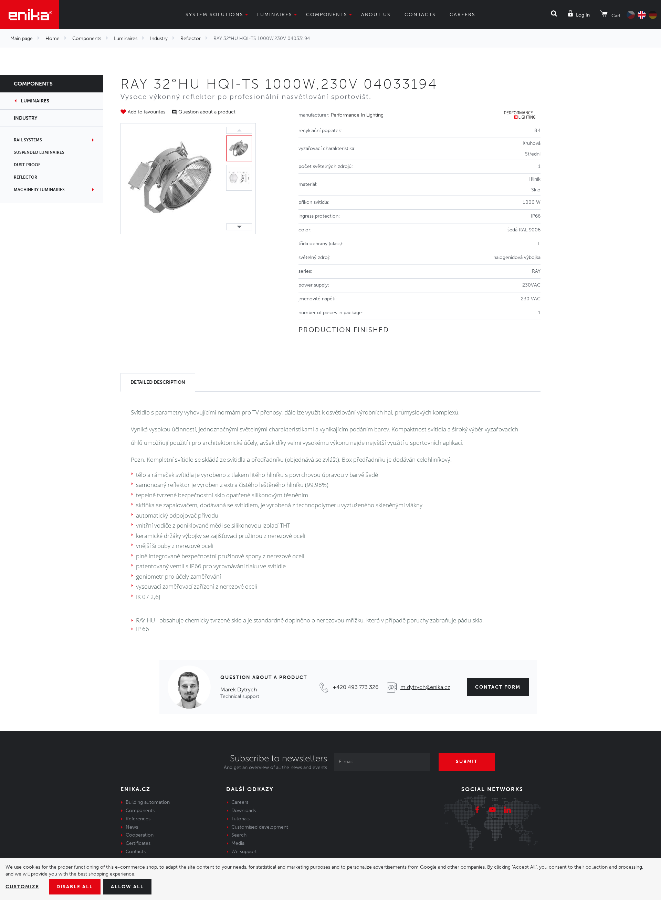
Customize (22, 887)
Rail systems (28, 140)
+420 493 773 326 (356, 687)
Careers (462, 15)
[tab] (157, 382)
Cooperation (140, 835)
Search (238, 835)
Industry (159, 38)
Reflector (190, 38)
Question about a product (206, 112)
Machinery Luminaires (39, 189)
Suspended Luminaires (39, 152)
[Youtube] (492, 811)
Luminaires (274, 15)
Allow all (127, 887)
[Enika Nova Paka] (29, 14)
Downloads (243, 810)
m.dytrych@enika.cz (425, 687)
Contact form (498, 687)
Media (237, 843)
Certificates (138, 843)
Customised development (259, 827)
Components (326, 15)
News (132, 827)
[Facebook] (477, 811)
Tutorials (240, 819)
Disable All (74, 887)
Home (52, 38)
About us (376, 15)
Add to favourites (146, 112)
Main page (21, 38)
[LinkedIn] (507, 811)
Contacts (420, 15)
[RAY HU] (171, 178)
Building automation (148, 802)
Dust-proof (27, 164)
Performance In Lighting (357, 115)
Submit (467, 761)
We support (244, 851)
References (138, 819)
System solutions (214, 15)
